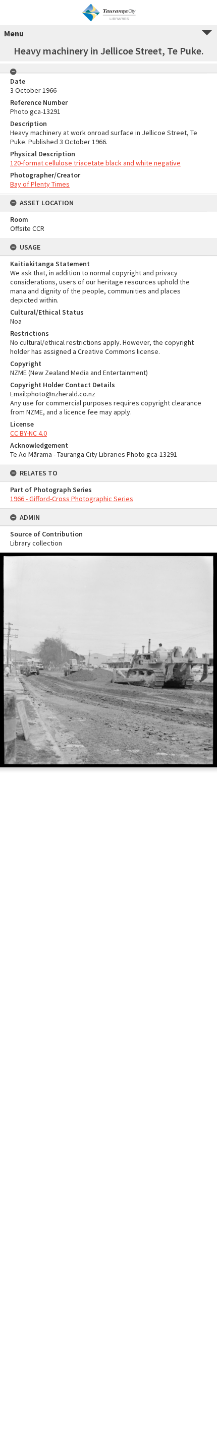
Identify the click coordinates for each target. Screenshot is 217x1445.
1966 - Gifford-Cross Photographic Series (71, 498)
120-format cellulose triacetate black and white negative (95, 162)
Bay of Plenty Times (40, 184)
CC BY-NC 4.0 (28, 433)
